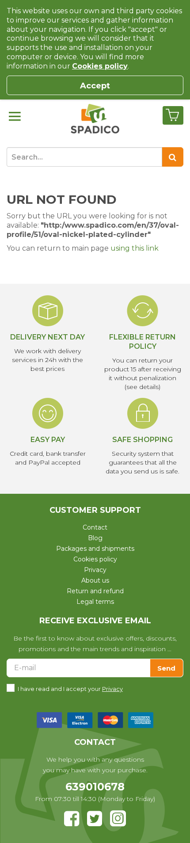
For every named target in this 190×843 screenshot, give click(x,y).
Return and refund (95, 591)
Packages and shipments (95, 549)
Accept (95, 86)
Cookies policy (95, 559)
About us (95, 580)
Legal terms (95, 602)
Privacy (95, 570)
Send (166, 668)
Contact (95, 527)
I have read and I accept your (70, 689)
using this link (134, 248)
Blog (95, 538)
